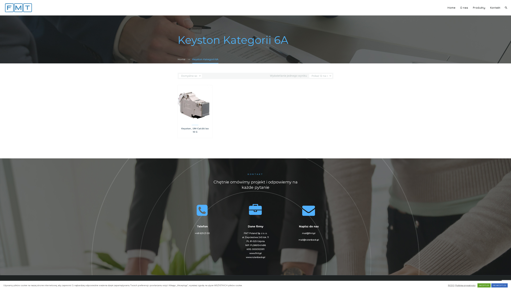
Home (451, 7)
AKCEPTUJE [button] (484, 285)
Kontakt (495, 7)
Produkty (479, 7)
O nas (464, 7)
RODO (451, 285)
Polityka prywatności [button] (465, 285)
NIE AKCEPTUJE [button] (499, 285)
